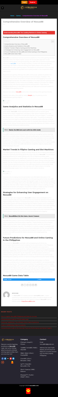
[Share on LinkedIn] (36, 285)
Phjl (28, 366)
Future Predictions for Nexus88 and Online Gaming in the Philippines (26, 52)
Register (32, 2)
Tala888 (23, 347)
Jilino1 (22, 369)
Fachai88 (29, 347)
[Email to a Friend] (30, 285)
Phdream (23, 342)
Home (12, 15)
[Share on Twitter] (27, 285)
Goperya (27, 369)
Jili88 (32, 369)
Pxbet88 (28, 364)
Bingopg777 (24, 375)
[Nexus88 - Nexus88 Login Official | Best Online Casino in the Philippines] (29, 7)
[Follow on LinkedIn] (13, 358)
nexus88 (13, 63)
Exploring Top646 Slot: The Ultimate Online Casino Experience (20, 322)
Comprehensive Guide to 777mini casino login (15, 319)
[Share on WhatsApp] (22, 285)
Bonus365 (23, 366)
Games (18, 15)
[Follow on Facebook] (2, 358)
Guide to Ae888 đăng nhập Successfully (13, 325)
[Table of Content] (52, 41)
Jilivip (29, 360)
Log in (24, 2)
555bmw (23, 371)
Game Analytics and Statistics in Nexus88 (17, 46)
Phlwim (22, 344)
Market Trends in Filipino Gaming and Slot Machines (20, 48)
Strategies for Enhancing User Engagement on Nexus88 (22, 50)
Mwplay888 (24, 355)
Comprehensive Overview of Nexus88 (16, 44)
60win (31, 353)
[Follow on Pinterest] (10, 358)
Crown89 (23, 358)
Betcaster (23, 360)
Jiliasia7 (22, 377)
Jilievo (27, 377)
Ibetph (30, 95)
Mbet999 (23, 349)
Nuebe (31, 375)
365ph (26, 353)
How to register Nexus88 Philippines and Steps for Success (19, 316)
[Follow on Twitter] (5, 358)
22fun (29, 358)
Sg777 (22, 364)
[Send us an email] (8, 358)
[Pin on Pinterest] (33, 285)
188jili (22, 353)
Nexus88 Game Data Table (13, 54)
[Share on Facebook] (25, 285)
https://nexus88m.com (28, 301)
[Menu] (2, 8)
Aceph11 (29, 342)
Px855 (35, 347)
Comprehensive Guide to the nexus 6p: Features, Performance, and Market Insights (26, 328)
